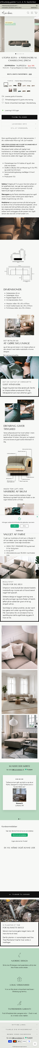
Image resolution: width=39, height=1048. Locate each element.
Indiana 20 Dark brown (28, 90)
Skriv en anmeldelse (19, 835)
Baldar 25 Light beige (15, 90)
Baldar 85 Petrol (19, 90)
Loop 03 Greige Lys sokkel (24, 85)
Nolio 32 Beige (33, 85)
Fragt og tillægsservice (17, 68)
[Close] (37, 517)
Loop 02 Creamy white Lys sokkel (19, 85)
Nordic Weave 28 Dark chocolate (15, 85)
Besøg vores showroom (19, 1034)
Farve (19, 81)
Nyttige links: (19, 1024)
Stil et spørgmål (19, 128)
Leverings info (19, 124)
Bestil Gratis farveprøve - (19, 74)
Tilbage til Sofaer (21, 894)
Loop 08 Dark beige (28, 85)
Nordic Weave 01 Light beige (10, 85)
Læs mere (31, 522)
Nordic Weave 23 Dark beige (6, 85)
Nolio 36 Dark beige (10, 90)
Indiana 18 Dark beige (24, 90)
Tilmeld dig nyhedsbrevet (19, 1029)
